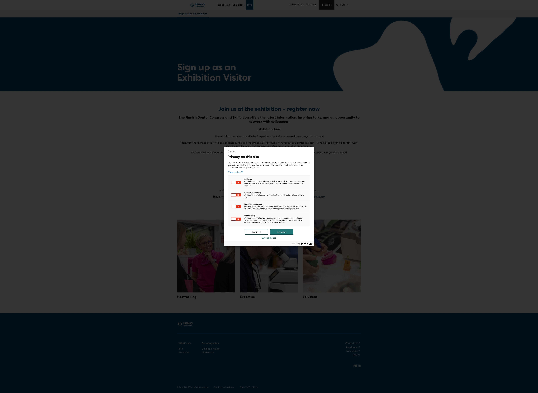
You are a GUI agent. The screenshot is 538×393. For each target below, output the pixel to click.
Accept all (281, 232)
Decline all (256, 232)
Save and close (269, 238)
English (231, 151)
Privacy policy (234, 172)
